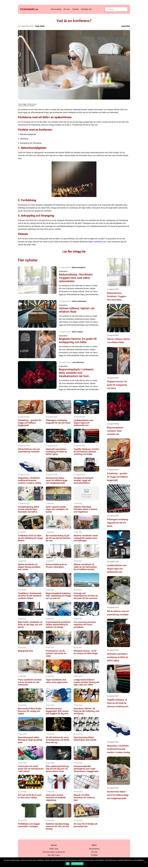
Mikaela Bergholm (78, 267)
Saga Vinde (40, 26)
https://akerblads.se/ (97, 242)
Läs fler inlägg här (74, 251)
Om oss (67, 9)
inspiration (125, 26)
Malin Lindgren (77, 332)
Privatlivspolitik (77, 863)
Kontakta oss (86, 9)
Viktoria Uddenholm (79, 301)
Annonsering (56, 9)
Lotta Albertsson (78, 362)
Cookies (75, 9)
